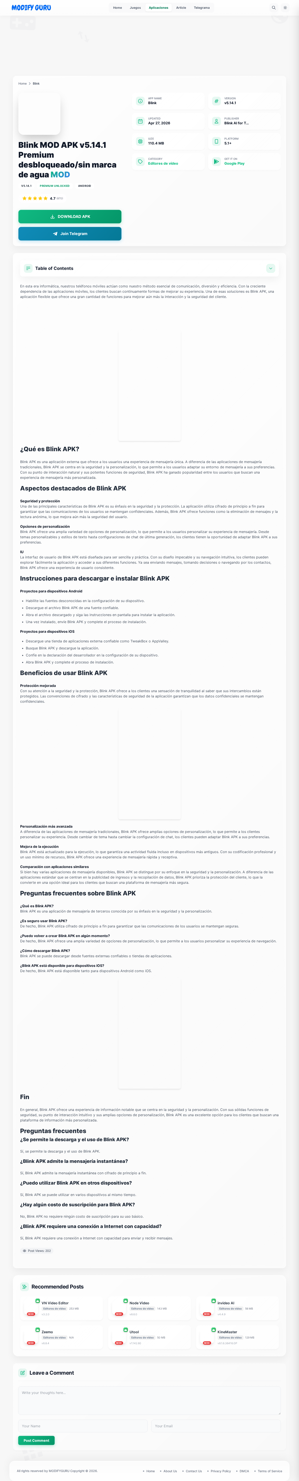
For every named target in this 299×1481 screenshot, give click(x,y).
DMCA (244, 1471)
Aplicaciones (158, 7)
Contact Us (194, 1471)
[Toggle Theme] (285, 7)
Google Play (234, 163)
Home (117, 7)
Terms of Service (270, 1471)
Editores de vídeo (163, 163)
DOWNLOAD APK (74, 216)
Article (181, 7)
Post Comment (36, 1440)
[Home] (31, 7)
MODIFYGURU (59, 1471)
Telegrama (202, 7)
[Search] (273, 7)
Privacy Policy (221, 1471)
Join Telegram (73, 233)
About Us (170, 1471)
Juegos (135, 7)
